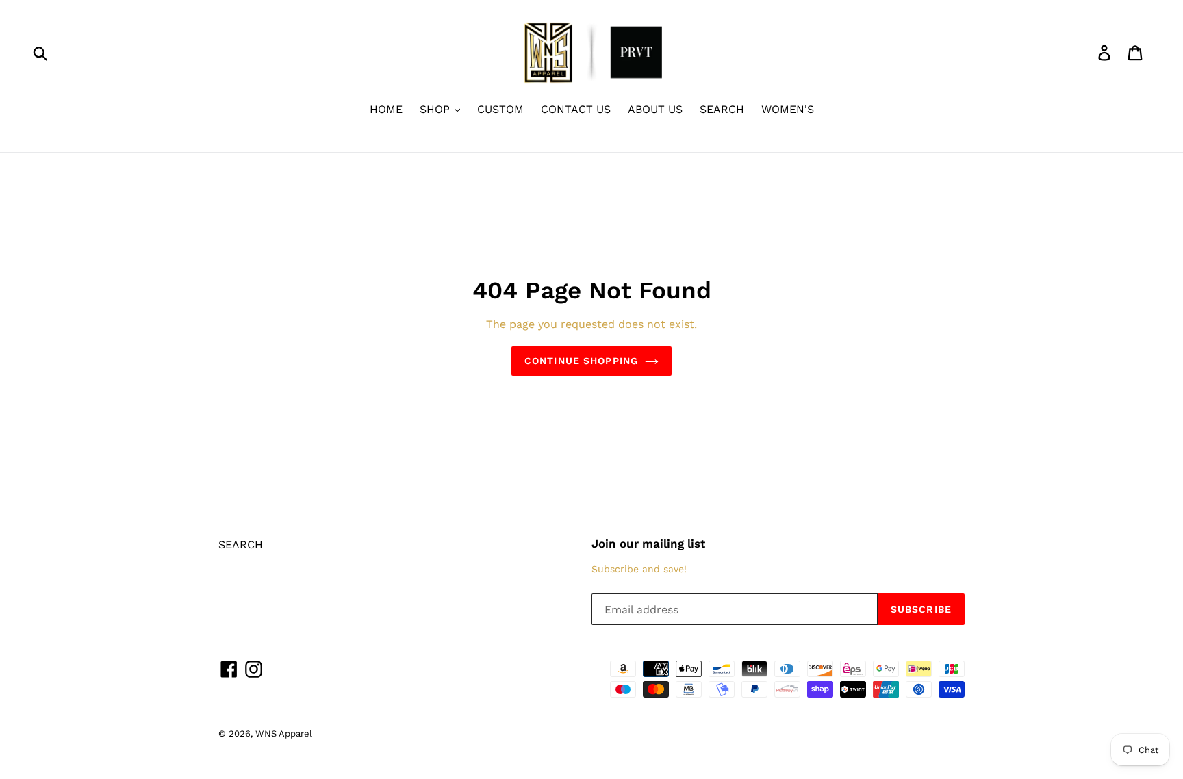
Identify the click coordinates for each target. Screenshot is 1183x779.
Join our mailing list (648, 543)
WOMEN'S (787, 109)
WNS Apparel (283, 733)
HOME (386, 109)
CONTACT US (576, 109)
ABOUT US (655, 109)
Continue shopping (581, 360)
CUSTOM (500, 109)
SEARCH (722, 109)
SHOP (436, 109)
